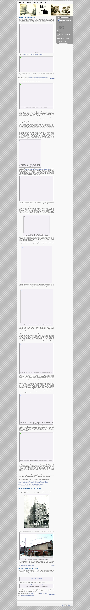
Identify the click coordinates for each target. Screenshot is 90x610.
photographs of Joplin (37, 78)
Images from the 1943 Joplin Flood (64, 37)
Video (45, 2)
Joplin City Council (34, 482)
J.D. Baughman (23, 482)
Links (41, 2)
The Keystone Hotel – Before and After (29, 488)
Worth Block (27, 594)
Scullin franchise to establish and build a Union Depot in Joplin (37, 169)
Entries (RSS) (63, 605)
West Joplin (36, 484)
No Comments (52, 78)
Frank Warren (35, 481)
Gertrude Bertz (42, 593)
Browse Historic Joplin (32, 2)
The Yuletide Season (61, 41)
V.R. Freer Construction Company (26, 484)
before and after (37, 593)
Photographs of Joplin (30, 565)
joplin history (25, 78)
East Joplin (23, 481)
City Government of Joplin (31, 485)
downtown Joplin (42, 77)
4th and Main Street (31, 593)
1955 (30, 77)
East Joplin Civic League (29, 481)
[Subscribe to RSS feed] (64, 21)
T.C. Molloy (34, 483)
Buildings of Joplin (24, 485)
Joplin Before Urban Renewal (26, 17)
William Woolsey (40, 484)
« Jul (57, 30)
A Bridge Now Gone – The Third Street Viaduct (31, 81)
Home (20, 2)
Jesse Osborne (28, 482)
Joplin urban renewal (30, 78)
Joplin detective (39, 482)
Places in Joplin (38, 485)
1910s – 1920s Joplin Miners (63, 38)
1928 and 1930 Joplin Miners (63, 39)
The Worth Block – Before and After (28, 568)
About (24, 2)
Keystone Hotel (29, 564)
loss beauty (34, 564)
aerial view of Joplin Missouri (35, 77)
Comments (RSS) (70, 605)
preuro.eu (71, 604)
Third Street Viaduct (39, 483)
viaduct (33, 484)
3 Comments (52, 565)
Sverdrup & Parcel (29, 483)
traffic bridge (45, 483)
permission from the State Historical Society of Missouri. (33, 54)
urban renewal (43, 78)
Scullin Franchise (23, 483)
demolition (19, 481)
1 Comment (52, 482)
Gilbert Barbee (40, 481)
